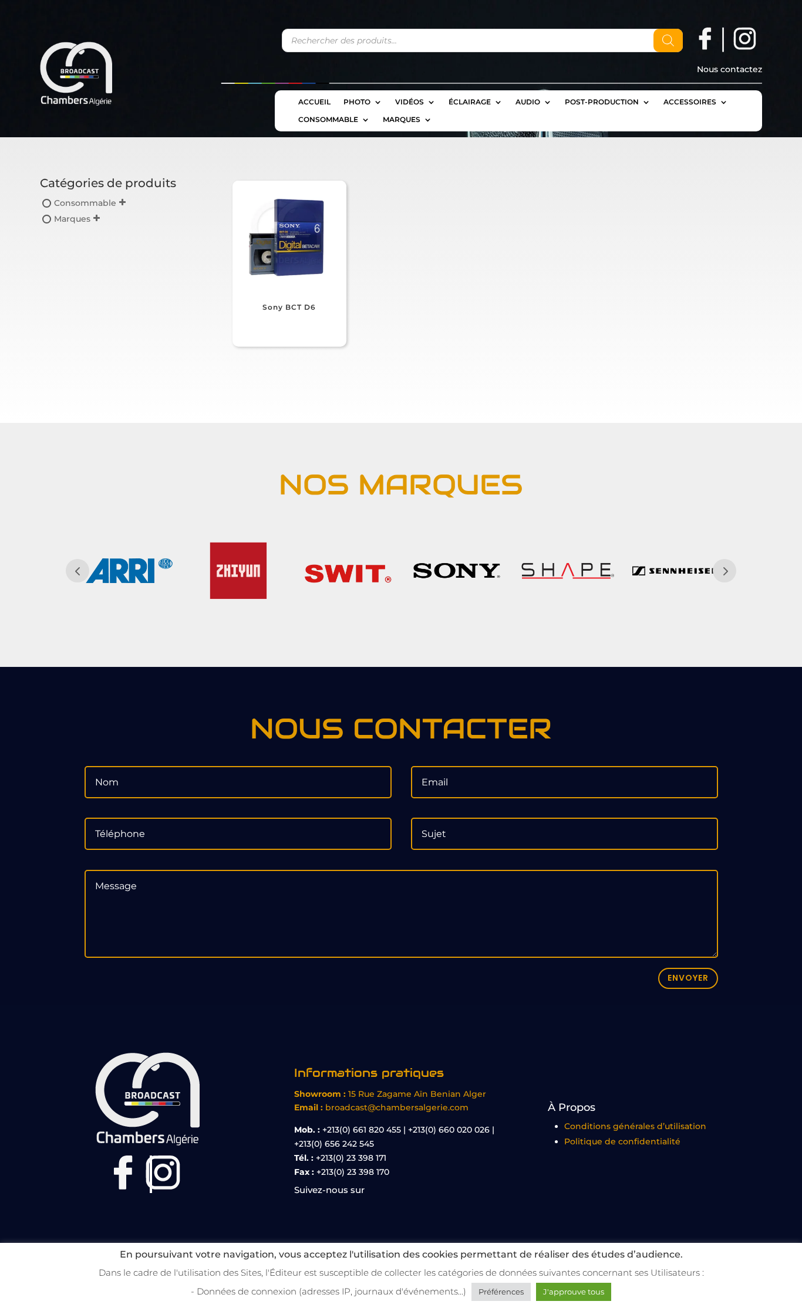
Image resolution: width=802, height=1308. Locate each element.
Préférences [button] (501, 1291)
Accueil (314, 102)
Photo (356, 102)
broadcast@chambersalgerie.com (397, 1107)
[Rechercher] (668, 40)
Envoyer (688, 978)
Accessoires (689, 102)
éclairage (470, 102)
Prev (77, 570)
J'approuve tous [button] (573, 1291)
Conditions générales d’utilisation (635, 1126)
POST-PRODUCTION (602, 102)
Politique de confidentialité (622, 1141)
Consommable (328, 120)
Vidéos (409, 102)
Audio (527, 102)
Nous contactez (729, 69)
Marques (401, 120)
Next (724, 570)
